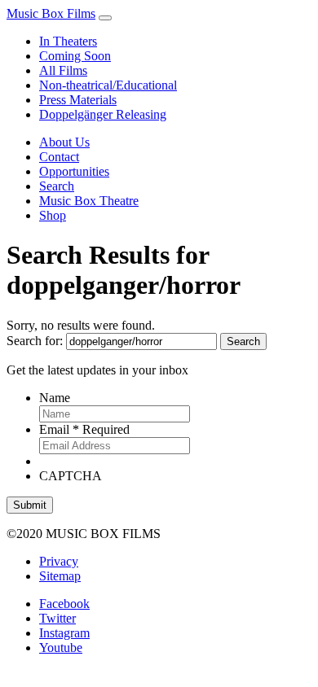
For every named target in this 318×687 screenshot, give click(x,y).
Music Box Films (51, 13)
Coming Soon (75, 56)
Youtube (60, 647)
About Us (64, 142)
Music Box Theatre (89, 201)
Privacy (58, 561)
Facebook (64, 603)
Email (84, 429)
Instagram (64, 633)
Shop (52, 215)
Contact (59, 157)
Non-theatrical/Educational (108, 85)
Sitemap (60, 576)
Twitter (57, 618)
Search (56, 186)
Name (54, 398)
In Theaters (68, 41)
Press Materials (78, 100)
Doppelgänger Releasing (102, 114)
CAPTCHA (70, 476)
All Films (63, 70)
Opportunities (74, 171)
